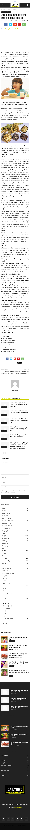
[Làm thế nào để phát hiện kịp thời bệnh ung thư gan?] (4, 656)
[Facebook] (8, 819)
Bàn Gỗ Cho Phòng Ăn (8, 513)
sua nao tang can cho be (9, 351)
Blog (13, 825)
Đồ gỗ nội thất (5, 538)
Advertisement (7, 825)
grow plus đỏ (6, 336)
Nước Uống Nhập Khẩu (8, 573)
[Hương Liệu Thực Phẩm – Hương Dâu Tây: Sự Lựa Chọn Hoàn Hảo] (5, 405)
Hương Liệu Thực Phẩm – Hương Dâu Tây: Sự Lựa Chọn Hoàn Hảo (19, 404)
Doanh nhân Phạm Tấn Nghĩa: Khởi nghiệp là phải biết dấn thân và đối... (19, 672)
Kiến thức (4, 556)
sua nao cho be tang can (9, 349)
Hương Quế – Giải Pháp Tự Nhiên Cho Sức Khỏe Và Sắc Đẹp (19, 420)
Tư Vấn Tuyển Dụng (7, 618)
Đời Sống (4, 541)
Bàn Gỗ (4, 511)
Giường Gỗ (5, 543)
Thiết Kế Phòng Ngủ (7, 593)
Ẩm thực (4, 508)
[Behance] (3, 819)
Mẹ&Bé (4, 563)
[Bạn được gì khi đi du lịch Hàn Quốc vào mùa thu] (4, 648)
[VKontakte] (26, 819)
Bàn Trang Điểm (6, 518)
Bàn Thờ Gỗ (5, 516)
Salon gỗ (4, 578)
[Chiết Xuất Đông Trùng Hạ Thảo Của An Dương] (5, 437)
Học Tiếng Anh (6, 551)
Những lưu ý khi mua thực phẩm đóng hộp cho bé (22, 372)
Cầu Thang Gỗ (6, 528)
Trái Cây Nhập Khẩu (7, 606)
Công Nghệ (5, 531)
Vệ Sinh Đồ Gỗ (5, 621)
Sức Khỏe (4, 586)
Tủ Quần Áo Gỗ (6, 611)
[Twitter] (17, 819)
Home (2, 9)
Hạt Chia (4, 548)
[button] (27, 5)
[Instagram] (12, 819)
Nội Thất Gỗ (5, 571)
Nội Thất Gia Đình (6, 568)
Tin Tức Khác (13, 9)
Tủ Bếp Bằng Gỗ (6, 608)
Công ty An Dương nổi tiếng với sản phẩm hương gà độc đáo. (18, 428)
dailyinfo (4, 20)
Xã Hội (3, 626)
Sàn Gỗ (4, 581)
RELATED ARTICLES (5, 398)
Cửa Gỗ (4, 533)
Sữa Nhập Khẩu (6, 583)
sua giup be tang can (8, 347)
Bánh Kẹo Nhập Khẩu (8, 521)
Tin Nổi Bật (5, 596)
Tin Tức (7, 9)
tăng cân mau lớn (7, 338)
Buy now (24, 825)
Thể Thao (4, 591)
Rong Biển (4, 576)
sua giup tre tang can (8, 342)
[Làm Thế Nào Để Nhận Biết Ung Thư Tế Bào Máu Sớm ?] (4, 664)
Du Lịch (4, 536)
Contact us (18, 825)
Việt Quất (4, 623)
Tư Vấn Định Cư (6, 616)
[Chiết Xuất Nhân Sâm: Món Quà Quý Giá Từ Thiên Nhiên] (5, 413)
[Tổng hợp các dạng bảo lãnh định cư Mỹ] (4, 639)
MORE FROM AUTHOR (17, 398)
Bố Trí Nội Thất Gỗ (7, 526)
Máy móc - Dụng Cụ (6, 765)
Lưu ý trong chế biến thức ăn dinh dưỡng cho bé (8, 372)
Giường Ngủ (5, 546)
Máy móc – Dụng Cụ (7, 561)
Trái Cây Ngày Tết (7, 603)
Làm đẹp (4, 558)
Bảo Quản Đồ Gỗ (6, 523)
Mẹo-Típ (4, 566)
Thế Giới (4, 588)
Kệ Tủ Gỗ (4, 553)
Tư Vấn (4, 613)
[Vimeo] (21, 819)
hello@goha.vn (18, 807)
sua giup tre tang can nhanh (10, 344)
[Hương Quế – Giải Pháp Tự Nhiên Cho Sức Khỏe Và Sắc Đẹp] (5, 421)
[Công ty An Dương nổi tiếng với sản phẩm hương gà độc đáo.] (5, 429)
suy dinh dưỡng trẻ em (9, 340)
